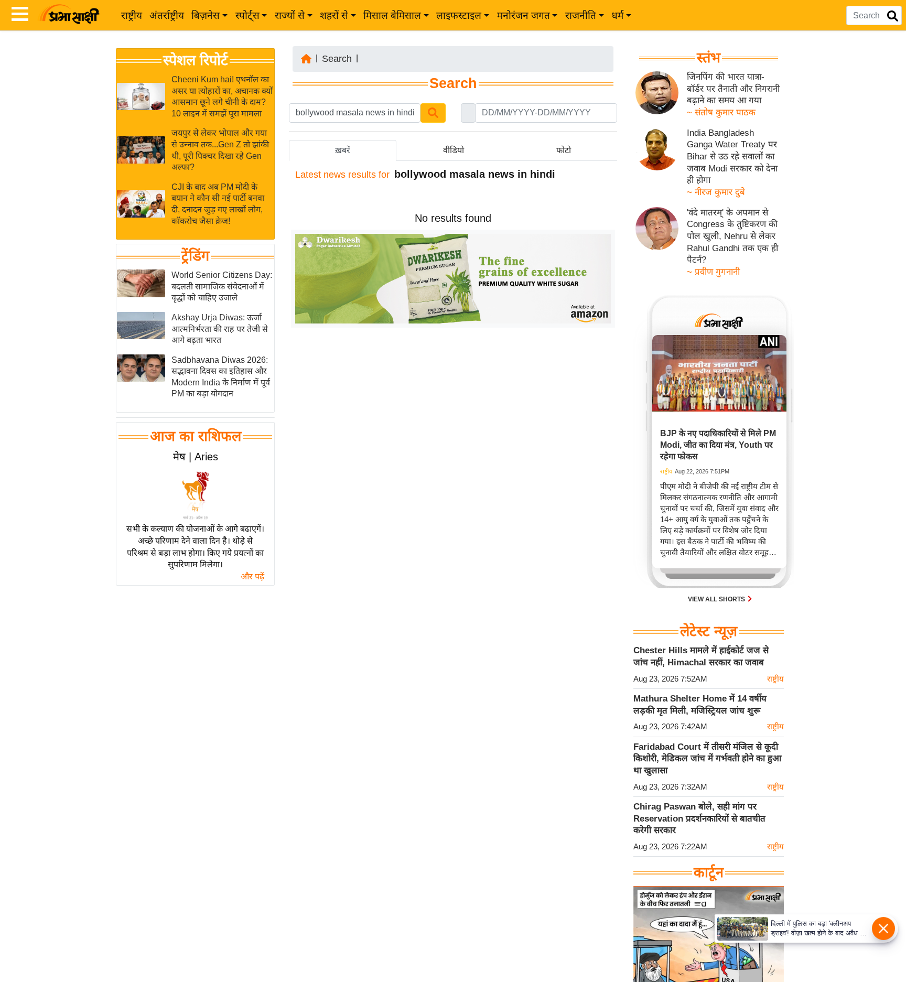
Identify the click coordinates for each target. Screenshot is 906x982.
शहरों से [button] (334, 15)
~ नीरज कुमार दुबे (716, 192)
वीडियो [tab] (453, 150)
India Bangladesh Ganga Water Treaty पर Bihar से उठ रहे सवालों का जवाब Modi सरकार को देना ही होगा (732, 157)
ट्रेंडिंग (195, 256)
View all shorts (717, 599)
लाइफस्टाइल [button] (458, 15)
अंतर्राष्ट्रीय (166, 15)
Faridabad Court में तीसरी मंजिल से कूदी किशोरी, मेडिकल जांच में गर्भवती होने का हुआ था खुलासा (707, 758)
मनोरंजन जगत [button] (523, 15)
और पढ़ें (252, 576)
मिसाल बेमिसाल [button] (392, 15)
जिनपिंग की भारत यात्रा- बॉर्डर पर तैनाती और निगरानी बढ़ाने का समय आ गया (733, 88)
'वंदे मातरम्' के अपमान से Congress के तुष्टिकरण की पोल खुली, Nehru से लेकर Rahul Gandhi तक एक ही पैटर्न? (732, 236)
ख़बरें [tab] (342, 150)
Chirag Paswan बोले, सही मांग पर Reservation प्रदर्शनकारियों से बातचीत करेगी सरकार (699, 818)
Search (337, 58)
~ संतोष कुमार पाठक (721, 112)
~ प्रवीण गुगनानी (713, 272)
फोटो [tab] (563, 150)
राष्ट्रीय (131, 15)
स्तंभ (708, 58)
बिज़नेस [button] (205, 15)
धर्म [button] (617, 15)
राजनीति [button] (580, 15)
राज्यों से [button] (290, 15)
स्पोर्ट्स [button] (247, 15)
